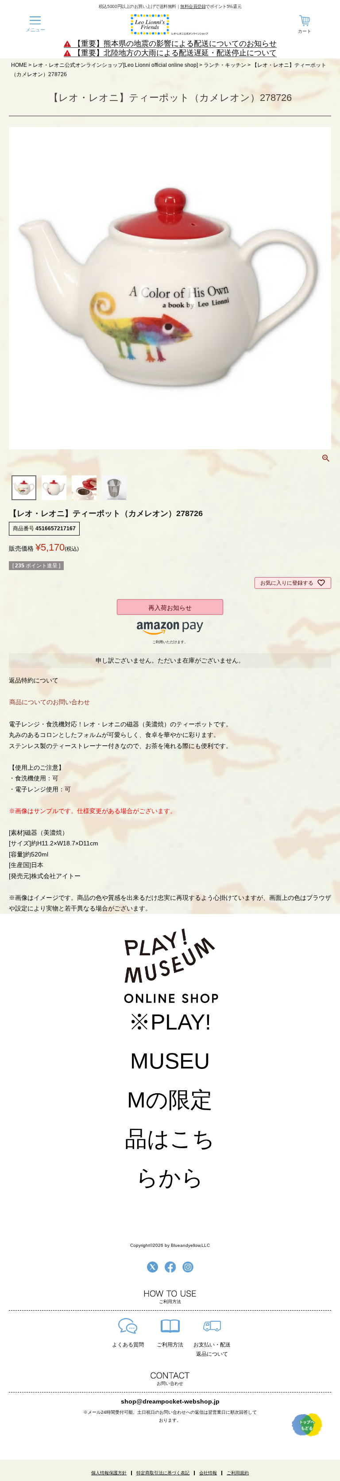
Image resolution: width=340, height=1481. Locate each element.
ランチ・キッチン (225, 65)
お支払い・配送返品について (212, 1349)
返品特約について (33, 680)
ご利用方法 (170, 1345)
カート (304, 31)
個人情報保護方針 (109, 1472)
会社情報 (208, 1472)
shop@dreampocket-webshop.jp (170, 1401)
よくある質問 (128, 1345)
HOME (19, 65)
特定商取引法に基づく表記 (162, 1472)
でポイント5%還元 (210, 6)
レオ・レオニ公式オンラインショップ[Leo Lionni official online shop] (115, 65)
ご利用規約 (238, 1472)
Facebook (170, 1267)
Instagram (187, 1267)
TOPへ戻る (307, 1425)
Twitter (152, 1267)
